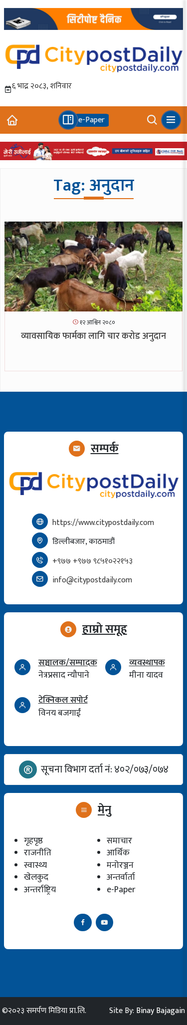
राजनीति (37, 852)
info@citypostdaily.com (92, 580)
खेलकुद (36, 877)
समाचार (119, 840)
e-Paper (121, 889)
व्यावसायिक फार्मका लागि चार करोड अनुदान (93, 336)
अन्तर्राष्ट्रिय (40, 889)
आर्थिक (118, 852)
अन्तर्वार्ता (121, 877)
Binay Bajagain (160, 1011)
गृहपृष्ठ (33, 840)
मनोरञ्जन (120, 865)
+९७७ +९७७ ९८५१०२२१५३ (92, 561)
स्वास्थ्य (35, 865)
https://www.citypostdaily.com (103, 522)
